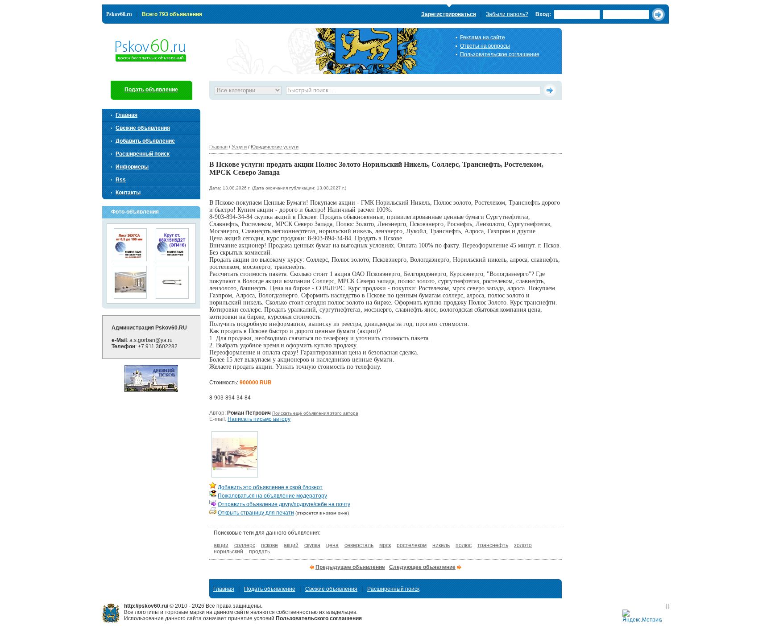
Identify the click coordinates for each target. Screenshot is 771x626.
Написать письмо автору (259, 419)
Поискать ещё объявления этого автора (315, 413)
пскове (269, 545)
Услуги (239, 146)
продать (259, 551)
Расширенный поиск (143, 154)
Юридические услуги (274, 146)
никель (441, 545)
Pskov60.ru (119, 14)
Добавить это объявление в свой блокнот (270, 487)
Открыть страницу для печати (256, 513)
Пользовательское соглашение (499, 54)
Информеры (132, 167)
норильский (228, 551)
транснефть (492, 545)
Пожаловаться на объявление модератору (272, 496)
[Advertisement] (371, 120)
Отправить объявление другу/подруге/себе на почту (284, 504)
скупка (312, 545)
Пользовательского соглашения (319, 618)
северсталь (358, 545)
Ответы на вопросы (485, 46)
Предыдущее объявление (350, 567)
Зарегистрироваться (448, 14)
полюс (464, 545)
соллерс (244, 545)
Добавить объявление (145, 141)
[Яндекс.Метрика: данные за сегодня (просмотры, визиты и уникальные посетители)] (642, 616)
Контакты (128, 192)
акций (291, 545)
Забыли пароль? (507, 14)
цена (332, 545)
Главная (218, 146)
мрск (385, 545)
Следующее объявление (422, 567)
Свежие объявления (143, 128)
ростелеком (412, 545)
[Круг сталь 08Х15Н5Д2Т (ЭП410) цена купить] (172, 258)
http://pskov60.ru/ (111, 613)
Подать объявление (151, 89)
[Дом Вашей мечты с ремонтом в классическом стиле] (130, 295)
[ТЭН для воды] (172, 295)
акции (221, 545)
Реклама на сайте (482, 37)
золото (523, 545)
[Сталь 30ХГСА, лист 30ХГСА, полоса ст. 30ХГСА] (130, 258)
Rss (121, 180)
